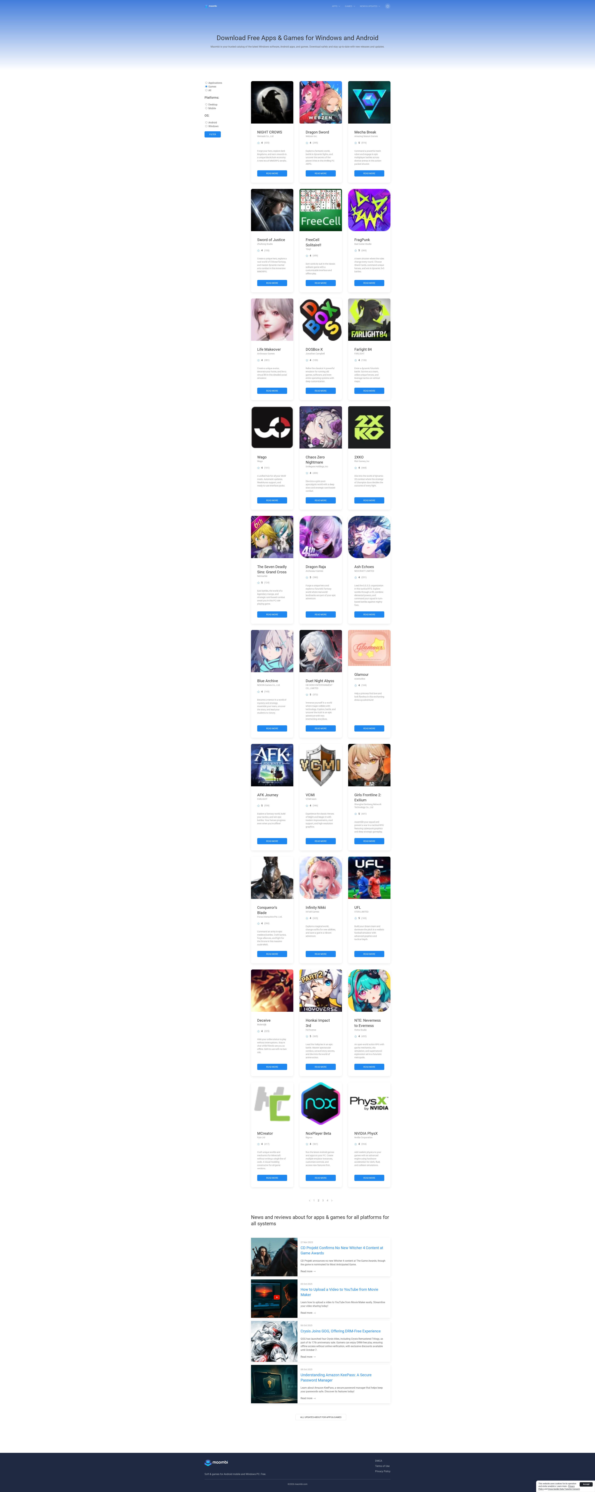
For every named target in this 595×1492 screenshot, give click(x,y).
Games (212, 86)
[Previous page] (310, 1200)
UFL (357, 907)
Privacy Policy (382, 1471)
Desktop (212, 104)
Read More (272, 173)
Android (212, 122)
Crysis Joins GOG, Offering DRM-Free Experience (341, 1331)
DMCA (378, 1460)
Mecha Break (365, 132)
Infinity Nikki (316, 907)
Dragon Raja (316, 567)
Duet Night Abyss (320, 681)
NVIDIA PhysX (366, 1133)
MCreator (265, 1133)
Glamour (361, 674)
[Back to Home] (211, 6)
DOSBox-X (314, 349)
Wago (262, 457)
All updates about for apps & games (320, 1417)
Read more (307, 1271)
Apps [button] (334, 6)
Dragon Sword (317, 132)
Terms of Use (382, 1466)
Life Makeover (269, 349)
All (209, 90)
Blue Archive (267, 681)
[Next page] (332, 1200)
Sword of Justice (271, 240)
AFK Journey (267, 795)
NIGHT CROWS (269, 132)
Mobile (212, 108)
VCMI (310, 795)
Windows (213, 126)
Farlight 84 (363, 349)
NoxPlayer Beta (318, 1133)
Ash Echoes (364, 567)
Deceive (264, 1020)
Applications (215, 82)
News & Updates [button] (368, 6)
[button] (387, 6)
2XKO (359, 457)
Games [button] (348, 6)
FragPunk (362, 240)
